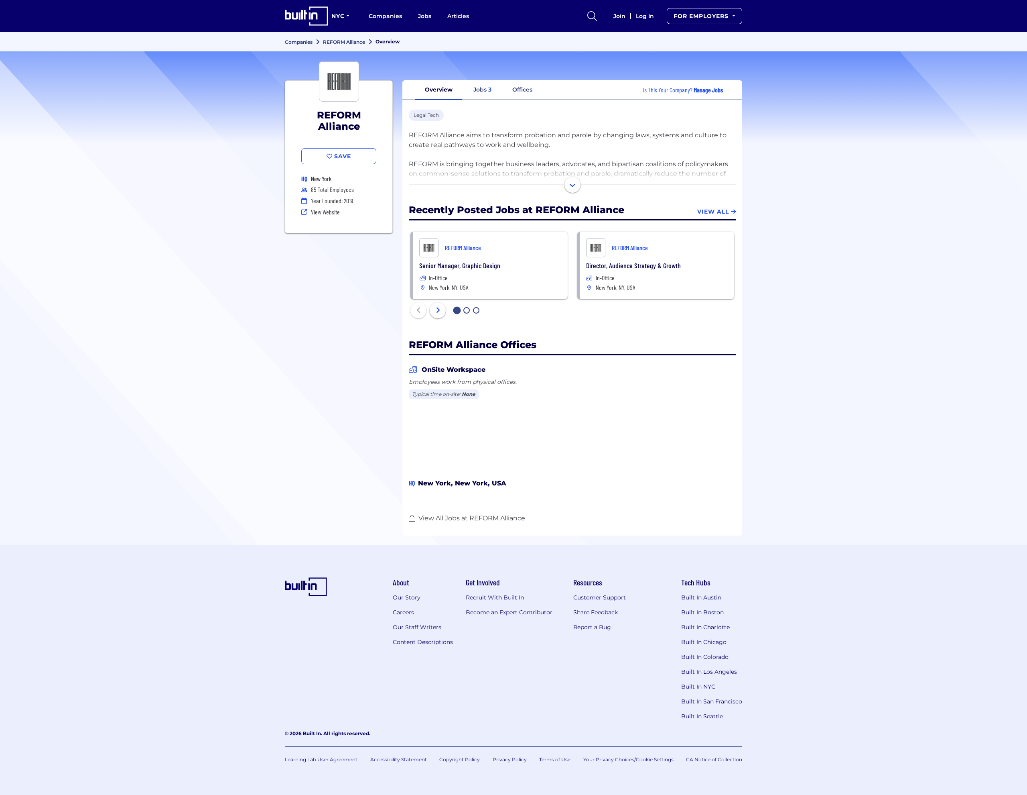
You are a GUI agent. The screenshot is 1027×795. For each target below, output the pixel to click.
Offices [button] (522, 89)
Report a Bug (592, 627)
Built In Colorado (705, 656)
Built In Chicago (704, 642)
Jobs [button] (482, 89)
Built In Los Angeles (709, 671)
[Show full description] (572, 185)
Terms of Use (554, 759)
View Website (325, 212)
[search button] (592, 16)
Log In (645, 16)
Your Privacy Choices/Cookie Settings (628, 759)
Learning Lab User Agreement (321, 759)
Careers (403, 612)
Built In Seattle (702, 716)
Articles (458, 16)
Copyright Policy (459, 759)
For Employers (702, 16)
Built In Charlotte (705, 627)
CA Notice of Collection (714, 759)
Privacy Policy (510, 759)
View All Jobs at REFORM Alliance (471, 518)
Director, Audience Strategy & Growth (633, 265)
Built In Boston (702, 612)
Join (619, 16)
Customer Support (599, 597)
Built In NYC (698, 686)
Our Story (406, 597)
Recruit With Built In (495, 597)
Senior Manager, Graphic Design (459, 265)
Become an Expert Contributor (509, 612)
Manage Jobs (708, 90)
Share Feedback (595, 612)
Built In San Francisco (711, 701)
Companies (385, 16)
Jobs (424, 16)
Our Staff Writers (417, 627)
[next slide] (438, 310)
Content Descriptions (423, 642)
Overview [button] (439, 89)
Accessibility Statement (398, 759)
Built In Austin (701, 597)
